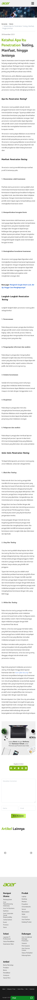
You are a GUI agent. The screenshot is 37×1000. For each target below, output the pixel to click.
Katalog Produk (26, 922)
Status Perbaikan (27, 953)
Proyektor (25, 904)
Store (5, 927)
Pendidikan (6, 973)
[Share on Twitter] (15, 768)
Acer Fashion (26, 919)
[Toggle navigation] (32, 3)
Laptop (24, 896)
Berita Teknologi (8, 965)
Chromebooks (26, 907)
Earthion (6, 911)
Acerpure (25, 917)
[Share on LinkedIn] (26, 768)
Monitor (24, 901)
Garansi (24, 943)
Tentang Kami (7, 899)
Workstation (25, 912)
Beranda (4, 24)
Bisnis (11, 24)
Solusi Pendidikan (8, 941)
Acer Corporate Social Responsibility (8, 915)
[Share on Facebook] (11, 768)
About (3, 989)
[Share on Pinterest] (22, 768)
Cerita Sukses (7, 920)
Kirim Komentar (18, 816)
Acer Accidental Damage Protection (27, 939)
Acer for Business (8, 908)
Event (5, 922)
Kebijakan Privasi (11, 989)
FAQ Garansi (26, 946)
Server (24, 909)
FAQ (26, 989)
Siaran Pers (6, 978)
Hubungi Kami (26, 955)
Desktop (24, 899)
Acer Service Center (26, 949)
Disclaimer (31, 989)
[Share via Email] (18, 768)
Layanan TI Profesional (6, 938)
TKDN (23, 914)
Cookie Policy (20, 989)
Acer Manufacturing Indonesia (8, 904)
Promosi (5, 925)
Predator (6, 968)
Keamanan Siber (8, 944)
